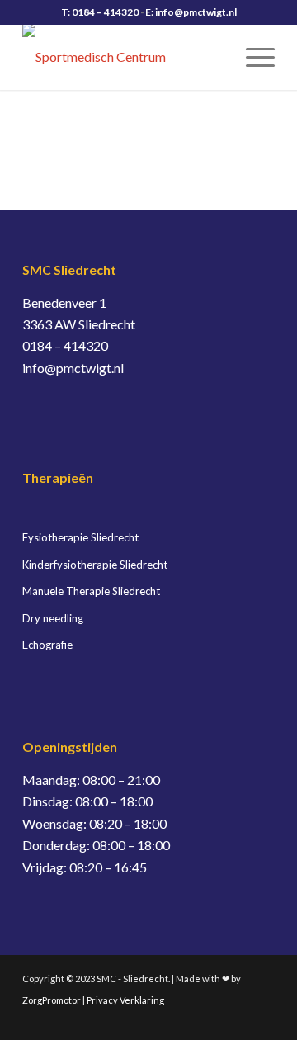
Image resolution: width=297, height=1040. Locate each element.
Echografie (47, 644)
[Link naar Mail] (262, 1019)
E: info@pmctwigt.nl (191, 12)
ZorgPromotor (51, 1000)
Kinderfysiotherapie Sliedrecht (94, 564)
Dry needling (52, 618)
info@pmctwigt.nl (73, 368)
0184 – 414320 (65, 345)
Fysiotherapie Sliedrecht (80, 537)
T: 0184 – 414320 (100, 12)
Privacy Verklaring (125, 1000)
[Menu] (252, 57)
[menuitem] (252, 57)
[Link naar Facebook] (237, 1019)
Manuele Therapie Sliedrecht (91, 591)
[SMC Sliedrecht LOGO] (123, 57)
